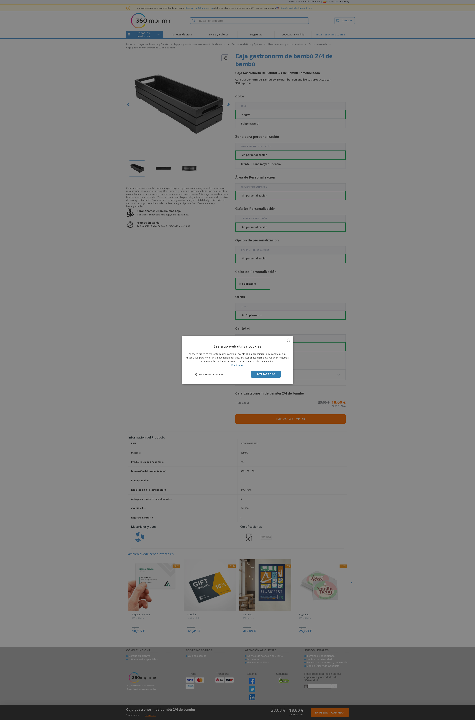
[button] (209, 374)
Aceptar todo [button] (266, 374)
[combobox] (288, 340)
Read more (237, 364)
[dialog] (237, 360)
